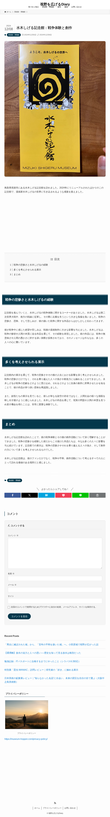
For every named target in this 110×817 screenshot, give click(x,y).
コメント (13, 535)
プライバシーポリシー (52, 808)
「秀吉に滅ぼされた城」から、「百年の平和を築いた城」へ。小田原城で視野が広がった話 (51, 644)
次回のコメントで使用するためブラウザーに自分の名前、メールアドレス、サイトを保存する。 (54, 607)
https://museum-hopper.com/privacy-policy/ (26, 739)
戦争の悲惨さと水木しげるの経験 (31, 265)
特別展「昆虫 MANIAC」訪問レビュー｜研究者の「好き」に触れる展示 (41, 670)
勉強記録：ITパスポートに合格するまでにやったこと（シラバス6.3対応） (42, 661)
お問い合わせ (70, 808)
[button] (12, 495)
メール (12, 585)
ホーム (37, 808)
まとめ (17, 274)
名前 (11, 573)
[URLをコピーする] (97, 495)
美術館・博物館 (13, 35)
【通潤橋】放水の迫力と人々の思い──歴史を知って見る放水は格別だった (42, 653)
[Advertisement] (55, 223)
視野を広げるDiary (55, 4)
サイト (11, 596)
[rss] (55, 803)
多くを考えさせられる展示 (27, 269)
